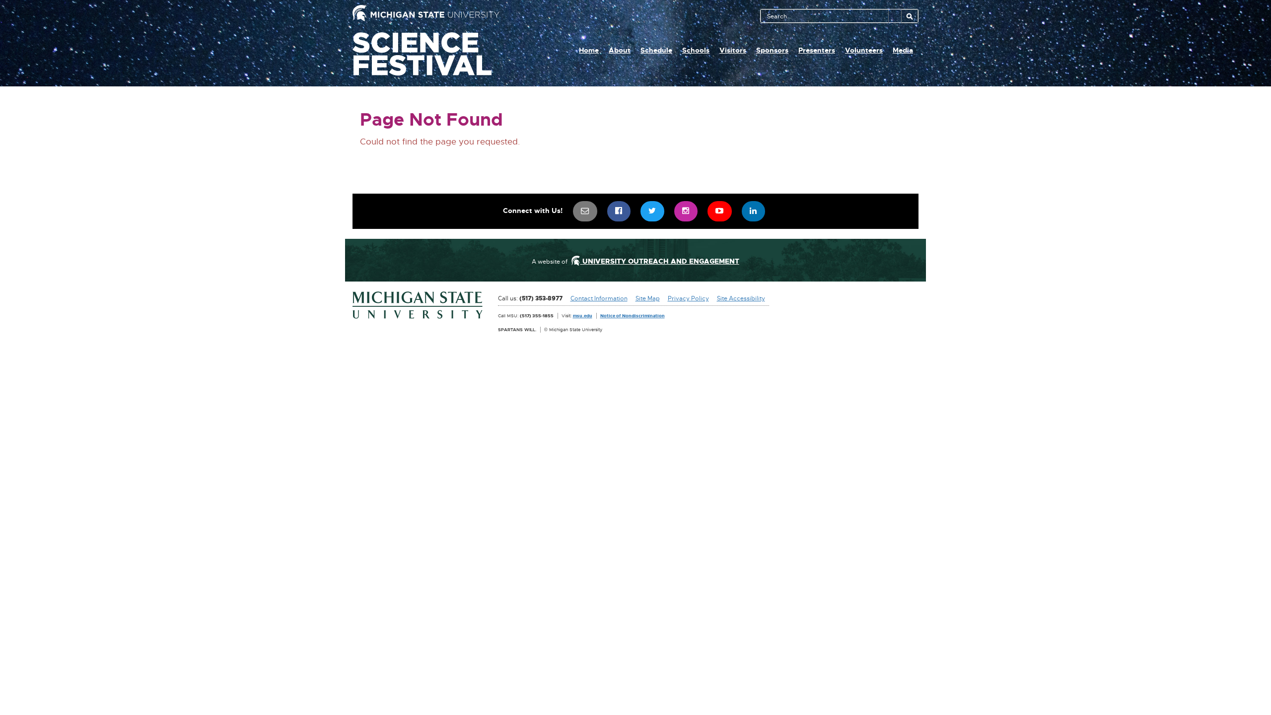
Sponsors (772, 50)
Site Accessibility (741, 298)
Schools (695, 50)
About (620, 50)
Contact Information (599, 298)
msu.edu (582, 315)
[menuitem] (585, 211)
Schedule (656, 50)
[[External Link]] (418, 305)
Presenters (816, 50)
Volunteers (864, 50)
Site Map (648, 298)
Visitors (732, 50)
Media (903, 50)
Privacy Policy (688, 298)
